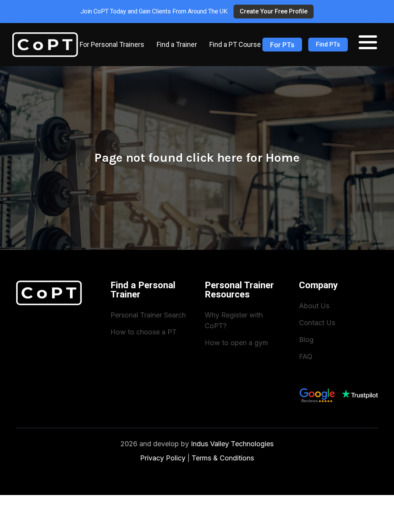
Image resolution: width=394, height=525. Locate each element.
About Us (314, 306)
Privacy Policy (162, 458)
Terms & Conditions (223, 458)
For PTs (282, 45)
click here (214, 158)
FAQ (305, 356)
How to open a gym (236, 343)
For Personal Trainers (112, 44)
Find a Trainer (177, 44)
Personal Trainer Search (148, 315)
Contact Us (317, 323)
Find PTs (328, 44)
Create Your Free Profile (273, 11)
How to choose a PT (143, 332)
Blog (306, 340)
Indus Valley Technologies (232, 444)
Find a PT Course (235, 44)
